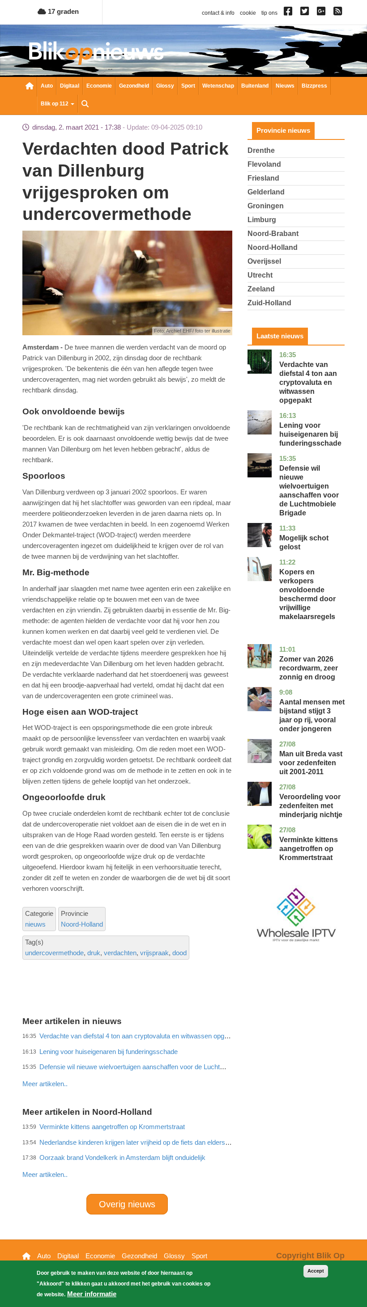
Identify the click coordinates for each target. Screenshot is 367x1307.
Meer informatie (91, 1294)
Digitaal (69, 86)
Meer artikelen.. (45, 1174)
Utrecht (260, 275)
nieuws (35, 924)
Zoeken (85, 104)
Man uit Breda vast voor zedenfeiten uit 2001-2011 (310, 763)
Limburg (262, 219)
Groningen (266, 206)
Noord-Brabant (273, 233)
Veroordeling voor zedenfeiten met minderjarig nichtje (310, 805)
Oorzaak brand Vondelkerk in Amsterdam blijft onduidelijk (122, 1157)
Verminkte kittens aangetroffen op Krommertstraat (308, 848)
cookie (248, 13)
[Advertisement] (185, 1064)
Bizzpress (314, 86)
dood (179, 953)
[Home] (96, 53)
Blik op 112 (55, 104)
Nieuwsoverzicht (29, 87)
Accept (315, 1270)
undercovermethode (54, 953)
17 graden (62, 11)
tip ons (269, 13)
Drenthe (261, 150)
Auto (47, 86)
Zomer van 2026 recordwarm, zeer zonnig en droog (308, 668)
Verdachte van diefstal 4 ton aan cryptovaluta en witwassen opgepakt (308, 382)
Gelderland (266, 192)
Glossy (165, 86)
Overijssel (264, 261)
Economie (99, 86)
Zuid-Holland (269, 303)
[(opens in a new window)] (289, 13)
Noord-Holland (82, 924)
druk (93, 953)
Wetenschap (218, 86)
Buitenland (255, 86)
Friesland (263, 178)
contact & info (218, 13)
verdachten (120, 953)
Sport (188, 86)
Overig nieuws (127, 1204)
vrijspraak (154, 953)
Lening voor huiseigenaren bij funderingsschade (310, 434)
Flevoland (264, 164)
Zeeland (261, 289)
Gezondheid (134, 86)
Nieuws (285, 86)
